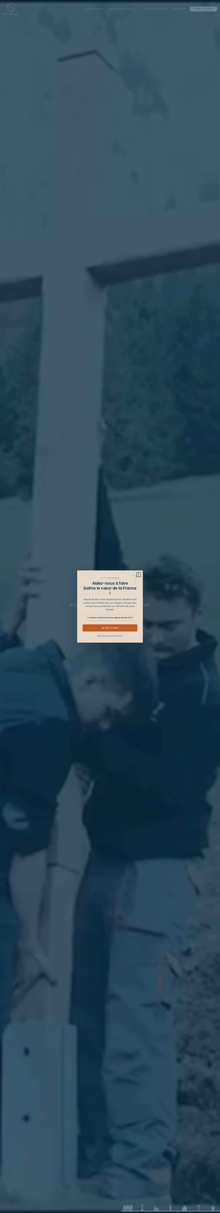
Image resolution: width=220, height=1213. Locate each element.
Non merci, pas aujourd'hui (110, 635)
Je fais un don (110, 627)
